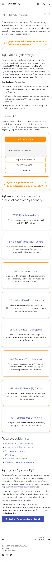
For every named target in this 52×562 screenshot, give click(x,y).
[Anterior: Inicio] (3, 539)
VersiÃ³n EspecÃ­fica (26, 165)
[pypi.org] (7, 555)
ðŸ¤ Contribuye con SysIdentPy (19, 444)
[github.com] (3, 555)
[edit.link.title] (49, 14)
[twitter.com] (11, 555)
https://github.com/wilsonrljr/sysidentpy (19, 487)
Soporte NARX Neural (25, 160)
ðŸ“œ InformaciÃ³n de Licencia (19, 447)
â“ (25, 184)
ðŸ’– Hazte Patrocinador (16, 459)
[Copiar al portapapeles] (42, 150)
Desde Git (25, 170)
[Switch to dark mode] (38, 4)
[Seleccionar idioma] (43, 4)
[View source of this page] (45, 14)
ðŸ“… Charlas (10, 455)
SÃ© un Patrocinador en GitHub (23, 519)
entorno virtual (8, 127)
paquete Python (37, 121)
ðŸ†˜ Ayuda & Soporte (15, 451)
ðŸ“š (25, 43)
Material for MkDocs (9, 551)
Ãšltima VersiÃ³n (25, 139)
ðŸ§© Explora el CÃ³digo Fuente (19, 462)
